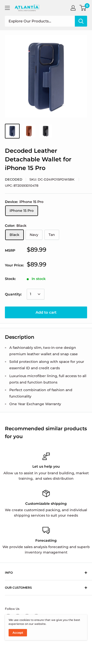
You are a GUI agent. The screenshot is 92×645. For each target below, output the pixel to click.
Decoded (13, 179)
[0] (83, 8)
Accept (18, 632)
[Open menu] (7, 8)
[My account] (73, 8)
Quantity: (13, 294)
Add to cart (46, 312)
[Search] (81, 21)
